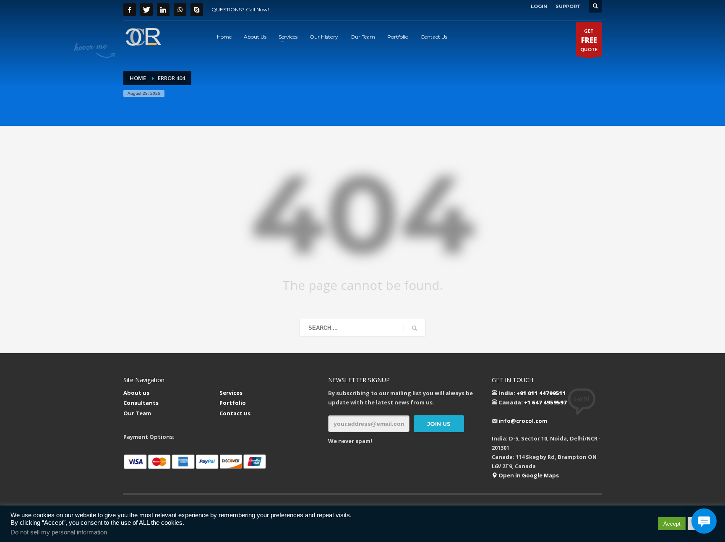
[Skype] (196, 9)
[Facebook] (129, 9)
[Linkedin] (163, 9)
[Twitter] (146, 9)
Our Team (137, 413)
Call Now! (257, 9)
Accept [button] (672, 524)
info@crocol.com (522, 421)
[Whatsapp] (180, 9)
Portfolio (232, 402)
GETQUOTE (588, 40)
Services (231, 392)
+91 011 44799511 (541, 393)
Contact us (234, 413)
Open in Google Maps (528, 475)
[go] (414, 328)
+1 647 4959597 (545, 402)
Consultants (141, 402)
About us (136, 392)
